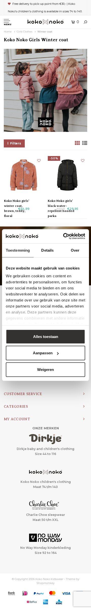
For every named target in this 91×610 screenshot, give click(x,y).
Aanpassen (43, 353)
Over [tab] (75, 250)
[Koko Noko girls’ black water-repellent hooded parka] (67, 175)
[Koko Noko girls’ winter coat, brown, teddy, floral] (23, 175)
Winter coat (44, 31)
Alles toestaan (45, 336)
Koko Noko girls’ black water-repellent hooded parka (61, 201)
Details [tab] (47, 250)
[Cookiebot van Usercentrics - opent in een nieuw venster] (64, 236)
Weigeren (45, 369)
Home (8, 31)
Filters (15, 143)
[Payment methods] (11, 593)
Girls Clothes (24, 31)
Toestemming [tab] (18, 250)
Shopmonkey (45, 583)
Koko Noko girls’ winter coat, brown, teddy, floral (16, 201)
